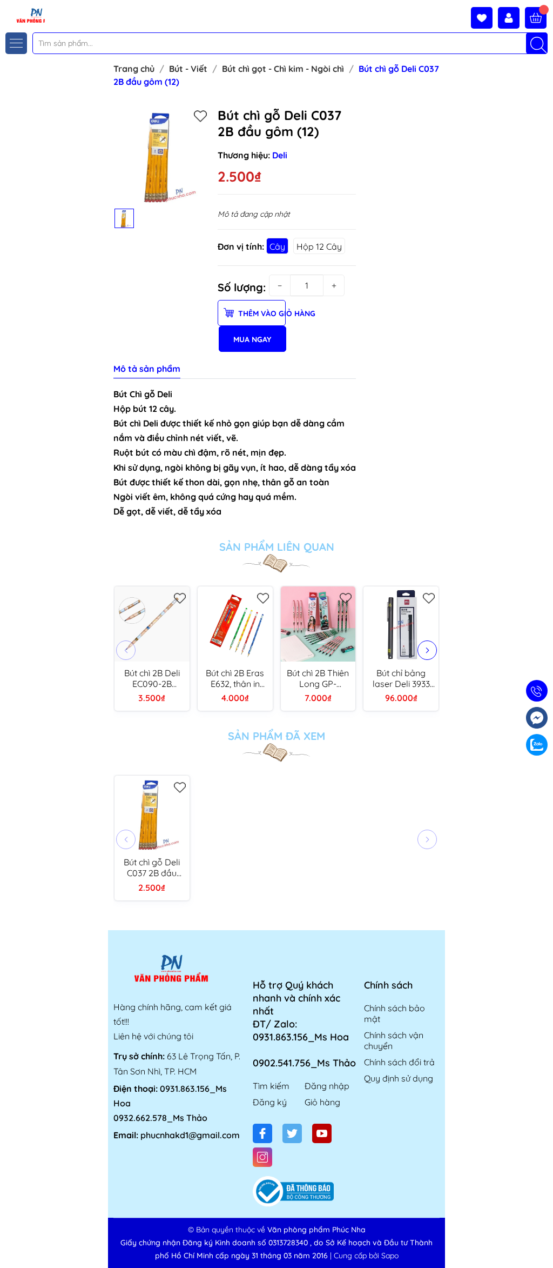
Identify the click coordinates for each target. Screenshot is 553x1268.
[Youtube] (322, 1133)
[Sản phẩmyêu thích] (484, 18)
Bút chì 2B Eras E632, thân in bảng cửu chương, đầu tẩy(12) (235, 678)
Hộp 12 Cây (319, 246)
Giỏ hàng (322, 1102)
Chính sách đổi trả (399, 1062)
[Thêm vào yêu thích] (200, 116)
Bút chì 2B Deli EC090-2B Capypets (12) (152, 678)
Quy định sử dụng (398, 1078)
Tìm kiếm (271, 1085)
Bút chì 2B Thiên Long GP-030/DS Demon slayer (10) (318, 678)
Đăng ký (270, 1102)
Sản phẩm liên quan (276, 546)
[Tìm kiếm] (537, 43)
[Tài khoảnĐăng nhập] (511, 18)
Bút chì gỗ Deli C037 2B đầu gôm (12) (152, 867)
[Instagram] (262, 1157)
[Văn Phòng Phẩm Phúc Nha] (23, 15)
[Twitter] (292, 1133)
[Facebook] (262, 1133)
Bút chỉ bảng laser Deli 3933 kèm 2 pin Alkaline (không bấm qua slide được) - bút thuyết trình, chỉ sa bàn (401, 678)
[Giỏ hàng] (536, 18)
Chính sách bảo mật (394, 1013)
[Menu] (16, 43)
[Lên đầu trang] (540, 1242)
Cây (277, 246)
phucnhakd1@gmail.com (190, 1135)
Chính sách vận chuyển (393, 1040)
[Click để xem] (161, 155)
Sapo (390, 1255)
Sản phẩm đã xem (276, 736)
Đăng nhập (327, 1085)
